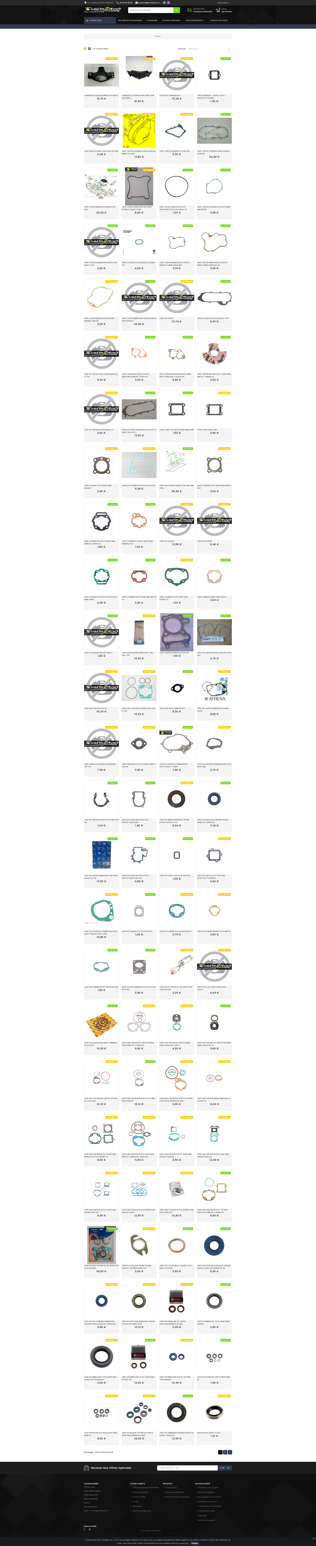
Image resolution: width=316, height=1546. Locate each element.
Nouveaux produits (174, 1492)
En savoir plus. (183, 1543)
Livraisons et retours (208, 1487)
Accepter (195, 1543)
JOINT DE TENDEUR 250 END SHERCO (98, 653)
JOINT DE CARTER (166, 318)
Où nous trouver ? (171, 20)
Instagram (90, 1529)
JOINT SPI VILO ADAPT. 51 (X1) (208, 1433)
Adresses (137, 1506)
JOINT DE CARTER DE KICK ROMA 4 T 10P (213, 318)
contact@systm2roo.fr (99, 1511)
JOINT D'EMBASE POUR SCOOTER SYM (174, 653)
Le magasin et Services (209, 1497)
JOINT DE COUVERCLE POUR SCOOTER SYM (138, 485)
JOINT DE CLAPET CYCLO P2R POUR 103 (174, 876)
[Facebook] (164, 2)
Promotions (171, 1487)
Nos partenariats (194, 20)
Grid (85, 48)
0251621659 (92, 1507)
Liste (89, 48)
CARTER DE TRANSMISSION (169, 95)
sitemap (202, 1515)
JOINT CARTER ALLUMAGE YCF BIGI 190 (174, 151)
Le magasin (152, 20)
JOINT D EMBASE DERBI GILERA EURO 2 (211, 597)
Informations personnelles (146, 1487)
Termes (173, 1531)
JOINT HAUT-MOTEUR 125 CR (95, 708)
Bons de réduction (142, 1511)
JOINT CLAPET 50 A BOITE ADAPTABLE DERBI (176, 430)
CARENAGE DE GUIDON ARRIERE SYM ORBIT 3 (101, 95)
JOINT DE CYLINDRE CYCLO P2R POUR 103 (175, 931)
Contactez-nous (218, 20)
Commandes (139, 1497)
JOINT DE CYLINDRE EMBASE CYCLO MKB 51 (213, 931)
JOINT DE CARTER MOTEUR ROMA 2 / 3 (99, 430)
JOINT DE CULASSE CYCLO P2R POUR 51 (137, 931)
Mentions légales (206, 1492)
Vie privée (165, 1531)
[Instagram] (168, 2)
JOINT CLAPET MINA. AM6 (207, 430)
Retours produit (140, 1492)
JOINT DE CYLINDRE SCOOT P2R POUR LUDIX (101, 987)
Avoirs (136, 1501)
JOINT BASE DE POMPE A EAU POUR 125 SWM (101, 151)
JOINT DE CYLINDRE (204, 541)
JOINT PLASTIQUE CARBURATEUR (172, 708)
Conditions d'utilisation (209, 1506)
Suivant (229, 1452)
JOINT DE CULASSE (166, 541)
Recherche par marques (130, 20)
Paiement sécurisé (207, 1501)
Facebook (85, 1529)
